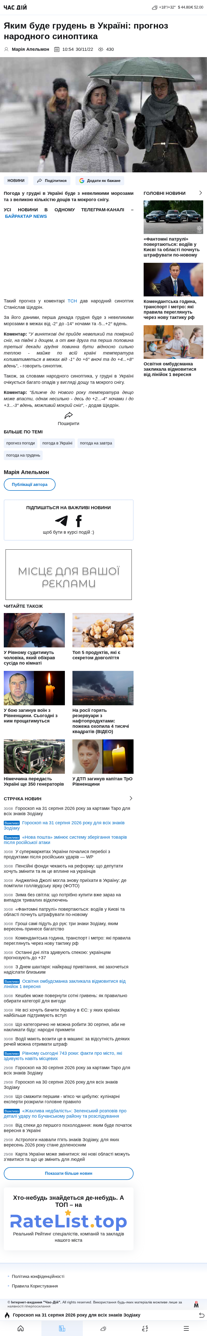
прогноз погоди (20, 443)
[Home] (20, 1328)
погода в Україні (57, 443)
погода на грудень (23, 455)
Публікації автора (29, 484)
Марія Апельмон (26, 472)
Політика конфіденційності (38, 1276)
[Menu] (186, 1328)
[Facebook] (78, 525)
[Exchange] (145, 1328)
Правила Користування (35, 1286)
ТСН (72, 300)
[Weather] (103, 1328)
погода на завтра (96, 443)
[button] (202, 1315)
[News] (62, 1328)
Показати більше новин (68, 1173)
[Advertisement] (69, 258)
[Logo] (15, 7)
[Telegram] (61, 525)
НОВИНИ (16, 180)
